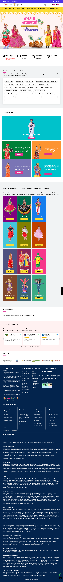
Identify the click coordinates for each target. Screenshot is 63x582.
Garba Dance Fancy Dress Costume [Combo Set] (41, 493)
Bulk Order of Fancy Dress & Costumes (35, 385)
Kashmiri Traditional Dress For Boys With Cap (19, 486)
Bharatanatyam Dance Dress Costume (44, 455)
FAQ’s (25, 380)
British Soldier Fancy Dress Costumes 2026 (22, 541)
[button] (11, 8)
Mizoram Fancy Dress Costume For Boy (30, 483)
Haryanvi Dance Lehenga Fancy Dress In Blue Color (15, 487)
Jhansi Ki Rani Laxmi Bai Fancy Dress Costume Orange (29, 530)
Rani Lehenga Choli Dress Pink (45, 525)
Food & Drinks (19, 100)
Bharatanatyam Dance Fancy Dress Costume (46, 81)
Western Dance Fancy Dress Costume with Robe (36, 512)
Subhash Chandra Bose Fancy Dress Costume (44, 541)
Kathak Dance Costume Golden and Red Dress (32, 470)
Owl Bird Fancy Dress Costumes (48, 441)
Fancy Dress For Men (22, 96)
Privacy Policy (36, 376)
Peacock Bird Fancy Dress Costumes (11, 441)
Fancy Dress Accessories (52, 8)
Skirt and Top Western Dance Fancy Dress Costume (46, 516)
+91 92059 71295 (47, 380)
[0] (52, 4)
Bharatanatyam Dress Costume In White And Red (15, 454)
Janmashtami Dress (31, 8)
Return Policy (26, 378)
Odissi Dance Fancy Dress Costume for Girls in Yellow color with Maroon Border (31, 454)
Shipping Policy (36, 375)
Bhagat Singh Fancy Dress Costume (26, 527)
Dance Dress (8, 8)
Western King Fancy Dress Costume (11, 509)
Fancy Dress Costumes (18, 8)
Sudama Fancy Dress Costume (10, 537)
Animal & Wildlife (9, 81)
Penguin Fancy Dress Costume (24, 442)
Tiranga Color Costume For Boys (16, 544)
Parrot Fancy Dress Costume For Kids (30, 441)
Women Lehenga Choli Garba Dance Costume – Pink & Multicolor (24, 484)
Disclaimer (35, 378)
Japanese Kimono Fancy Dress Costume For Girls (40, 550)
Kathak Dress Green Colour (41, 468)
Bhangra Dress (29, 81)
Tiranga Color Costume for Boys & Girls (29, 543)
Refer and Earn (27, 373)
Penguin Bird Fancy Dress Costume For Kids (43, 442)
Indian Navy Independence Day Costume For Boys (37, 544)
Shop (34, 373)
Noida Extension (27, 391)
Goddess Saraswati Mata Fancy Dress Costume (44, 451)
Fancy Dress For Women (35, 96)
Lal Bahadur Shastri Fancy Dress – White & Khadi (24, 564)
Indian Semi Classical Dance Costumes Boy (44, 449)
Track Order (15, 1)
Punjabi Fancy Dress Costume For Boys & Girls (36, 479)
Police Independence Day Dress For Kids (21, 531)
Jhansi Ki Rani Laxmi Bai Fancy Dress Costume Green (29, 540)
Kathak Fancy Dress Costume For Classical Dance (40, 454)
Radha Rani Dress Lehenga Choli (10, 525)
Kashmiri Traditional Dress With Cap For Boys (13, 479)
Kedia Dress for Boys (28, 503)
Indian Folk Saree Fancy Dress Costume (43, 481)
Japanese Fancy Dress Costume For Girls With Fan (15, 550)
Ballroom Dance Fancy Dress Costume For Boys (37, 518)
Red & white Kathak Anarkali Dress (46, 467)
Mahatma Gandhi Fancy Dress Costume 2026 (32, 562)
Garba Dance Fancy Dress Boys (21, 499)
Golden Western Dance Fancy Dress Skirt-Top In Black (21, 511)
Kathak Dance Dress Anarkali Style (25, 468)
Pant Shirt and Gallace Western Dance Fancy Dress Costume (37, 514)
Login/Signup (36, 371)
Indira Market (26, 389)
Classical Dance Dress (43, 84)
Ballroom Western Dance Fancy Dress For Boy (14, 518)
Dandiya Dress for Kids (46, 87)
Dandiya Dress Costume (19, 87)
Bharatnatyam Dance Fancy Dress (15, 458)
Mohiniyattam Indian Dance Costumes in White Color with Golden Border (20, 452)
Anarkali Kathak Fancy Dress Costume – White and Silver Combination (31, 450)
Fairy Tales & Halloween (25, 90)
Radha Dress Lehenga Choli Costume (11, 524)
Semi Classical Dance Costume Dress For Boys (22, 449)
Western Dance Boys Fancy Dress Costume (13, 512)
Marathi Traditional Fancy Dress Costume (22, 481)
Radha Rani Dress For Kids (27, 524)
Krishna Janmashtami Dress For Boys (28, 525)
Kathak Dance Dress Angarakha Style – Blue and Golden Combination (19, 448)
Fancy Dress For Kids (10, 96)
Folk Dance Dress (9, 100)
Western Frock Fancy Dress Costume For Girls (46, 511)
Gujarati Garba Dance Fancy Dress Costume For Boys (44, 486)
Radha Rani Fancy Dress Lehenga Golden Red (46, 524)
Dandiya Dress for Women (11, 90)
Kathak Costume (16, 470)
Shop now (31, 137)
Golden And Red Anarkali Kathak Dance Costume (25, 467)
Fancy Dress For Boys (37, 93)
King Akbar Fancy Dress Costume (18, 566)
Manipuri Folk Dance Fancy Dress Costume (49, 452)
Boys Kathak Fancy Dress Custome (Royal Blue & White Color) (21, 471)
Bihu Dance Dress (9, 84)
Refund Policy (26, 376)
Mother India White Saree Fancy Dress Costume (47, 527)
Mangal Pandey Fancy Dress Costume (12, 528)
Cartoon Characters (30, 84)
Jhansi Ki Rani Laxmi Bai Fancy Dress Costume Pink (46, 559)
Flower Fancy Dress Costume (50, 96)
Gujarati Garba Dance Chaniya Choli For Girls (17, 497)
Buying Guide (36, 387)
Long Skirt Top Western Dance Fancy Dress (31, 509)
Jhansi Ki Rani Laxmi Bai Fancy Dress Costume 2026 (34, 528)
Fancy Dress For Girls (49, 93)
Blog (31, 11)
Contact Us (6, 1)
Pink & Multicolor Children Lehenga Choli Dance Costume (19, 500)
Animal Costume (19, 81)
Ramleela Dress (41, 8)
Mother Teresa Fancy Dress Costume (30, 563)
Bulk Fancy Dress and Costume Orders (26, 383)
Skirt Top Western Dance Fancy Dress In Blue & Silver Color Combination (30, 516)
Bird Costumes (19, 84)
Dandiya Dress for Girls (33, 87)
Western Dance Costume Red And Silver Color (41, 515)
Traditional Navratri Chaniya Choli (29, 502)
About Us (25, 371)
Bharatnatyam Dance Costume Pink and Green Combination (17, 457)
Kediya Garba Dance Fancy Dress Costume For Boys (15, 493)
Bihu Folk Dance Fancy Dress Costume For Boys (27, 480)
